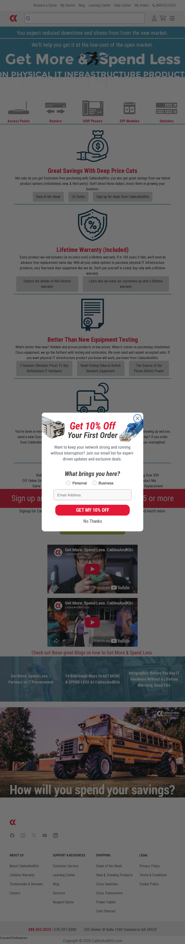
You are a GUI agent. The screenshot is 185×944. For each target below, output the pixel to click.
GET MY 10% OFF (92, 510)
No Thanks (92, 521)
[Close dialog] (137, 418)
